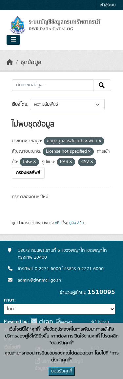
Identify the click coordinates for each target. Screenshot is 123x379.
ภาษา (9, 300)
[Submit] (102, 85)
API (57, 223)
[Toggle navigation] (13, 40)
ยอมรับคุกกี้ (61, 371)
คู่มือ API (76, 223)
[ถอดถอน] (100, 141)
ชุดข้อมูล (31, 62)
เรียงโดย (19, 104)
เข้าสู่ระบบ (108, 5)
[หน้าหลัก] (10, 62)
